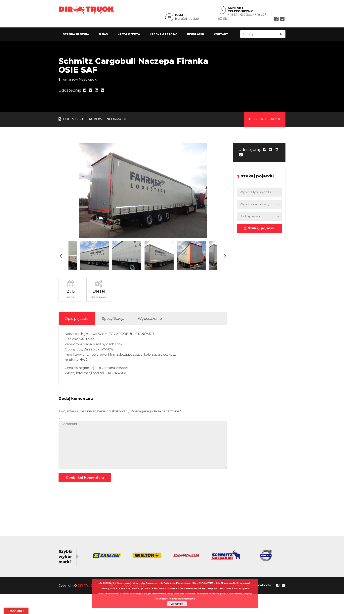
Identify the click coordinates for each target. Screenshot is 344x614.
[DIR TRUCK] (86, 10)
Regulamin (195, 34)
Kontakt (221, 34)
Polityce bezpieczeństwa (182, 598)
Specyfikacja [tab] (113, 318)
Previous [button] (61, 256)
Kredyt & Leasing (163, 34)
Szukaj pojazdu (261, 228)
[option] (143, 190)
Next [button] (225, 256)
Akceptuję (177, 603)
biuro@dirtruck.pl (187, 18)
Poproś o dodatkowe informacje (94, 119)
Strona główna (76, 34)
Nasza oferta (128, 34)
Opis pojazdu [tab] (77, 318)
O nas (103, 34)
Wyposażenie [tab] (150, 318)
